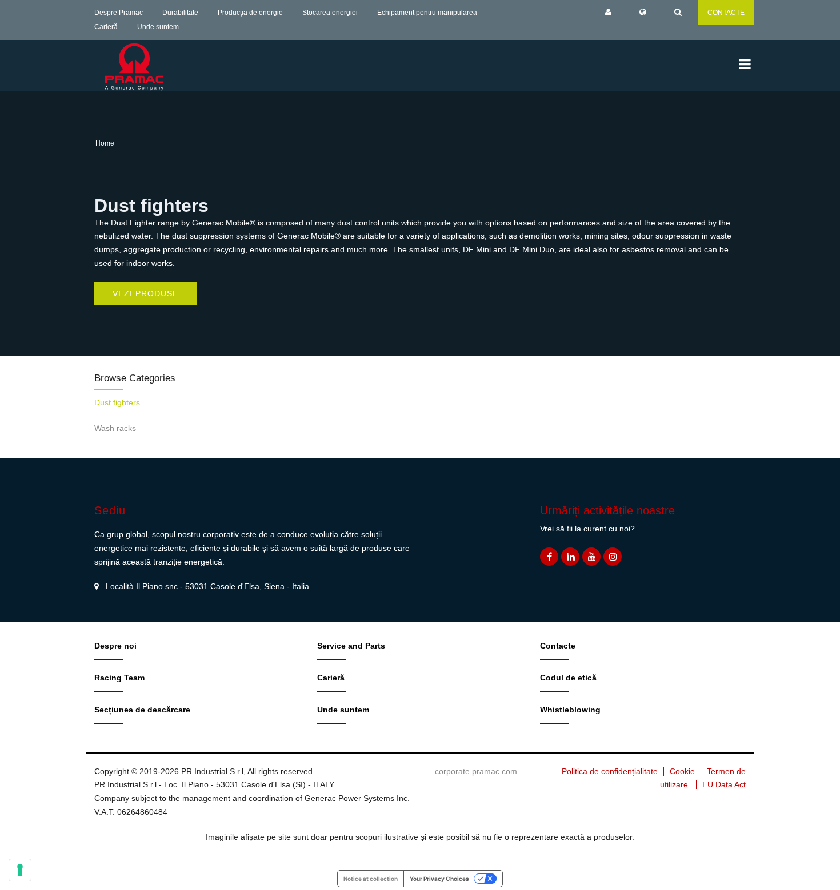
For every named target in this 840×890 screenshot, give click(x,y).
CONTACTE (726, 13)
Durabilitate (180, 13)
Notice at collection (370, 878)
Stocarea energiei (330, 13)
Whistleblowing (570, 709)
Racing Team (119, 677)
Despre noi (115, 645)
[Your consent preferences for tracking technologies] (20, 870)
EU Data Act (724, 784)
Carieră (106, 27)
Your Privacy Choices (439, 878)
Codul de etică (568, 677)
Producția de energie (250, 13)
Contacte (557, 645)
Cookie (682, 771)
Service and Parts (351, 645)
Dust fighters (117, 402)
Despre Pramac (118, 13)
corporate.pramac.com (476, 771)
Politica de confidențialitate (610, 771)
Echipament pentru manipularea (427, 13)
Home (104, 143)
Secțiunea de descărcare (142, 709)
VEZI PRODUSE (145, 293)
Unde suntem (158, 27)
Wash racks (115, 428)
